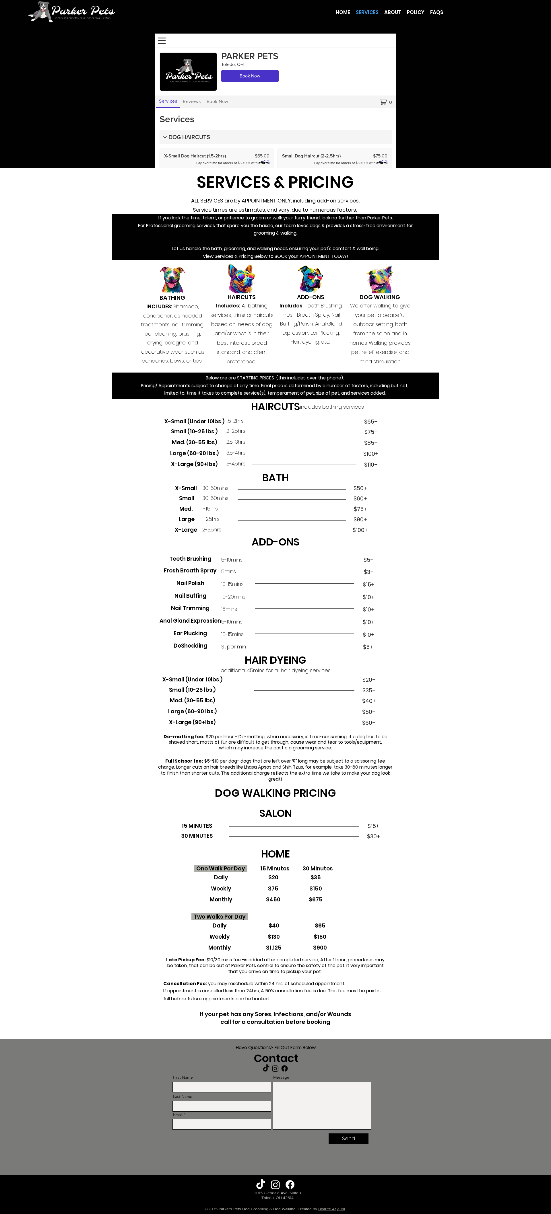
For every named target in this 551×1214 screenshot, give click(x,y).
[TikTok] (266, 1068)
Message (281, 1077)
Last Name (182, 1096)
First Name (183, 1077)
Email (178, 1114)
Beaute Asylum (331, 1209)
